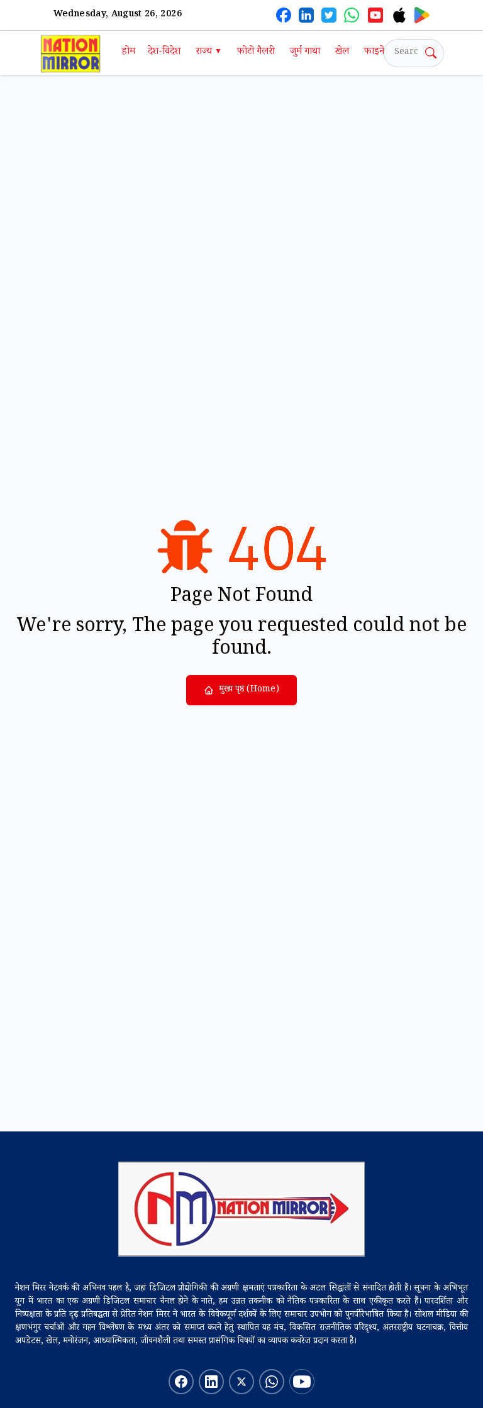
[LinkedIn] (306, 15)
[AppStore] (399, 15)
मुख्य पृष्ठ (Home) (249, 690)
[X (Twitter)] (328, 15)
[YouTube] (375, 15)
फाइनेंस (377, 52)
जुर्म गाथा (305, 52)
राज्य (209, 52)
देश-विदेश (164, 52)
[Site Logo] (241, 1209)
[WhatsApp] (351, 15)
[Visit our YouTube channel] (301, 1381)
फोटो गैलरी (256, 52)
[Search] (430, 52)
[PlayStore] (422, 15)
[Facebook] (283, 15)
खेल (342, 52)
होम (128, 52)
